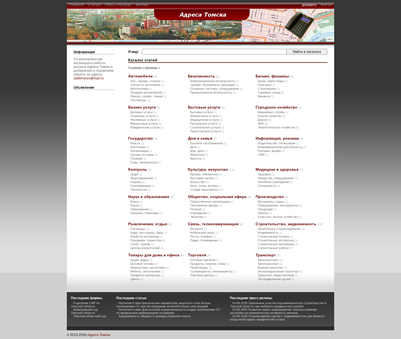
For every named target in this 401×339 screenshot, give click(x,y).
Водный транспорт (272, 267)
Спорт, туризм (142, 244)
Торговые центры (204, 275)
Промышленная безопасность (213, 92)
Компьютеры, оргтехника (149, 267)
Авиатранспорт (270, 260)
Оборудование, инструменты (280, 205)
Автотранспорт (270, 263)
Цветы (136, 279)
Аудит (136, 174)
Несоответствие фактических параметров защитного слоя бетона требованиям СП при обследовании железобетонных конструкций (163, 304)
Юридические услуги (146, 127)
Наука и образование (151, 196)
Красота (197, 158)
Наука (136, 205)
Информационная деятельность (282, 147)
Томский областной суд (89, 316)
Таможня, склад (271, 92)
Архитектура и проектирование (281, 228)
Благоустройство (271, 116)
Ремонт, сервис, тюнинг (148, 96)
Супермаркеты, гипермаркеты (213, 271)
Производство (272, 196)
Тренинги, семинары (146, 213)
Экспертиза (140, 189)
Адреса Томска (98, 335)
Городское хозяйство (279, 107)
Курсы (136, 201)
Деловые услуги (143, 112)
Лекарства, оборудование (277, 178)
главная (76, 5)
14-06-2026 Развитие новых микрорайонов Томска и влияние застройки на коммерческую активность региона (273, 311)
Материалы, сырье (273, 201)
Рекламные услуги (145, 119)
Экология (198, 216)
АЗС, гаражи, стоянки (147, 81)
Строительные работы (275, 248)
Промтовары (201, 267)
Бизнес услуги (144, 107)
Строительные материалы (278, 244)
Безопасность (203, 76)
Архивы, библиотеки (206, 174)
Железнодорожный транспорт (280, 271)
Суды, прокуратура (145, 162)
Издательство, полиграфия (278, 143)
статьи (94, 5)
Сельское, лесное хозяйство (279, 216)
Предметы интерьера (147, 275)
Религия (197, 209)
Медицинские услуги (206, 119)
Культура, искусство (211, 169)
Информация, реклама (279, 138)
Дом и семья (202, 138)
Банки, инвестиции (273, 81)
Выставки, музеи (203, 178)
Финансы (266, 96)
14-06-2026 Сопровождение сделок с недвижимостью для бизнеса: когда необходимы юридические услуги (277, 317)
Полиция (138, 158)
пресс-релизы (118, 5)
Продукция (267, 209)
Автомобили (142, 76)
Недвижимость (270, 232)
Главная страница (142, 68)
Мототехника (141, 88)
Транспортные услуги (207, 131)
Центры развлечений (146, 248)
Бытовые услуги (206, 107)
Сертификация (142, 185)
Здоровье (266, 174)
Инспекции (139, 147)
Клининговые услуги (206, 116)
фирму (326, 5)
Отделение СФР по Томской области (85, 304)
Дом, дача (199, 150)
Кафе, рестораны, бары (148, 232)
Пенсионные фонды (206, 205)
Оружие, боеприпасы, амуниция (214, 84)
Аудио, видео (141, 260)
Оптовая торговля (204, 260)
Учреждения (200, 213)
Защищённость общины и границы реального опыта (154, 316)
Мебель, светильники (147, 271)
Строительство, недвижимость (289, 224)
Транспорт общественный (278, 275)
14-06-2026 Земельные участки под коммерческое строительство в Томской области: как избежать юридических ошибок (278, 304)
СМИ (263, 154)
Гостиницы (139, 228)
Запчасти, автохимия (147, 84)
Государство (142, 138)
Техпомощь (140, 100)
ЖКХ (263, 123)
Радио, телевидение (206, 240)
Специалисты (269, 185)
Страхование (269, 88)
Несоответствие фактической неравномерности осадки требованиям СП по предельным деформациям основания (168, 311)
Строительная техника (275, 236)
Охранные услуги (144, 116)
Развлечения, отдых (150, 224)
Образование (141, 209)
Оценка (137, 182)
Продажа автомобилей (148, 92)
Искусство (199, 182)
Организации (141, 150)
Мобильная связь (204, 232)
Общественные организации (212, 201)
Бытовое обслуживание (208, 143)
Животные (199, 154)
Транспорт (268, 255)
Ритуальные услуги (205, 123)
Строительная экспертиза (278, 240)
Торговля (199, 255)
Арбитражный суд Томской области (84, 311)
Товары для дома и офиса (156, 255)
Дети (195, 147)
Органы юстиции (143, 154)
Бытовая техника (144, 263)
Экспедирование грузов (276, 279)
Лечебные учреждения (275, 182)
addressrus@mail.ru (89, 78)
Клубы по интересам (146, 236)
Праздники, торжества (147, 240)
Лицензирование (143, 178)
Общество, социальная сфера (219, 196)
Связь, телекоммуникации (215, 224)
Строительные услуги (207, 127)
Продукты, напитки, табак (209, 263)
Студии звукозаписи (206, 189)
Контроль (139, 169)
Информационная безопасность (214, 81)
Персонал (266, 84)
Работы (265, 213)
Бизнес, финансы (275, 76)
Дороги (264, 119)
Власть (137, 143)
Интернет (198, 228)
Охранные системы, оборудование (216, 88)
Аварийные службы (273, 112)
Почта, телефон (203, 236)
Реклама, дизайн (271, 150)
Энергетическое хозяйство (278, 127)
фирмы (142, 5)
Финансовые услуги (146, 123)
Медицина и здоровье (279, 169)
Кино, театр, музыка (206, 185)
